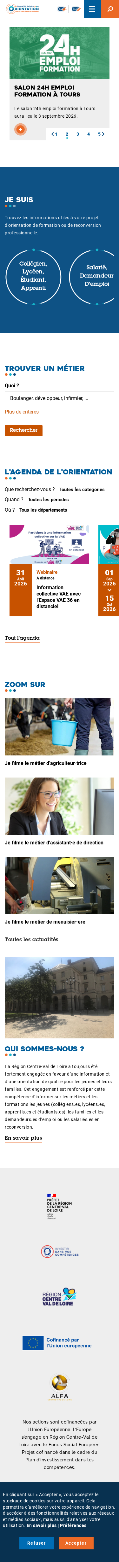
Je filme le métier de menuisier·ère (45, 922)
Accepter (76, 1543)
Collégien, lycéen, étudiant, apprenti (33, 276)
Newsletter (61, 9)
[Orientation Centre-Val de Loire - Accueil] (20, 7)
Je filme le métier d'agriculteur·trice (46, 763)
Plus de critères (22, 412)
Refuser (36, 1543)
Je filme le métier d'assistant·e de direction (54, 843)
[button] (52, 134)
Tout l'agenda (22, 638)
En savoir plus (23, 1138)
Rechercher (23, 430)
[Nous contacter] (76, 9)
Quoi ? (12, 386)
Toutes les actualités (31, 939)
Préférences (73, 1525)
